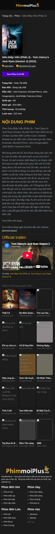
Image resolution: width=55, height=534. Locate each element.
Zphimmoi (33, 514)
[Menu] (4, 4)
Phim (17, 16)
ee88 (43, 528)
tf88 (29, 526)
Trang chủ (7, 16)
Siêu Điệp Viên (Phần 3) (20, 274)
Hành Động (9, 66)
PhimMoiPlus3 (7, 477)
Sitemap (33, 518)
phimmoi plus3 (9, 231)
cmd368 (43, 526)
